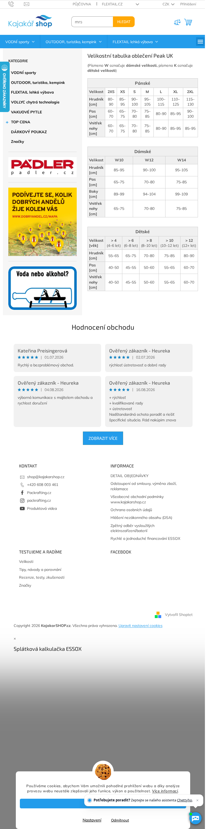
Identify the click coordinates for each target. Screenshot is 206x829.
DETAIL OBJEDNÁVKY (127, 475)
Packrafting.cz (37, 492)
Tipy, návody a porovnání (38, 569)
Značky (15, 141)
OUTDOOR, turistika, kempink (36, 82)
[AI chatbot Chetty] (191, 818)
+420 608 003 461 (40, 484)
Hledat (121, 21)
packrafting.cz (37, 500)
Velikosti (24, 561)
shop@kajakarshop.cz (43, 476)
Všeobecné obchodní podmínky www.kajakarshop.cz (134, 499)
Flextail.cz (110, 4)
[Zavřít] (193, 800)
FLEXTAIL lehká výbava (30, 92)
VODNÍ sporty (21, 72)
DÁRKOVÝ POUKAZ (27, 131)
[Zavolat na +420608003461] (14, 4)
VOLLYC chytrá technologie (33, 102)
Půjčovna (80, 4)
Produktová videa (40, 508)
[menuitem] (20, 42)
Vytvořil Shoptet (176, 614)
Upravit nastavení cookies (138, 625)
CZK (164, 4)
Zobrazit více (101, 438)
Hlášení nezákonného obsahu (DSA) (139, 517)
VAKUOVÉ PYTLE (24, 112)
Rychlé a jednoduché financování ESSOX (143, 538)
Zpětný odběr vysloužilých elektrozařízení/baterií (130, 528)
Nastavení (89, 820)
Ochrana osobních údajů (129, 509)
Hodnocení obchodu (101, 327)
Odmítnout (118, 820)
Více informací (163, 791)
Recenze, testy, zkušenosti (39, 577)
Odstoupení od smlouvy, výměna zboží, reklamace (141, 486)
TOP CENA (18, 122)
